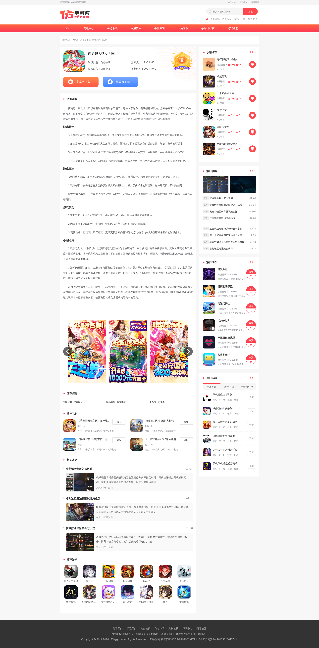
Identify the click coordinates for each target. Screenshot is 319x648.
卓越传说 (222, 76)
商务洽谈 (146, 628)
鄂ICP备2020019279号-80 (186, 639)
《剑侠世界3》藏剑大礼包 (159, 420)
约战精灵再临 (146, 601)
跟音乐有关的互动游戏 (225, 422)
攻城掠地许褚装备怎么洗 (80, 528)
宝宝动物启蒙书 (109, 601)
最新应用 (255, 2)
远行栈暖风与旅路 (227, 59)
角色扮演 (96, 39)
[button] (67, 351)
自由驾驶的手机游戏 (224, 435)
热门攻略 (232, 2)
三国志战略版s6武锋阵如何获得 (226, 228)
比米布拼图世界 (225, 93)
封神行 (146, 581)
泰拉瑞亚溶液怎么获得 (221, 248)
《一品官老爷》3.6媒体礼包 (160, 439)
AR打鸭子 (253, 19)
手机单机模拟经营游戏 (225, 463)
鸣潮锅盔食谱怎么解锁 (79, 468)
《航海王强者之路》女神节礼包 (93, 420)
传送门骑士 (224, 303)
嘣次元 (89, 581)
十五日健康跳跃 (226, 337)
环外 (165, 601)
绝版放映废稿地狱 (227, 143)
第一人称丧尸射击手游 (225, 449)
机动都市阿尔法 (90, 601)
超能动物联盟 (225, 286)
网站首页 (77, 39)
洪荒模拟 (71, 601)
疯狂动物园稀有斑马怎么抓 (223, 211)
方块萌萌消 (224, 354)
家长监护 (173, 628)
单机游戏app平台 (222, 394)
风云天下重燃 (71, 581)
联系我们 (132, 628)
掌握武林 (184, 581)
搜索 (250, 11)
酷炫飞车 (222, 110)
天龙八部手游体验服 (220, 19)
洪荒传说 (184, 601)
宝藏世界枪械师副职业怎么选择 (226, 204)
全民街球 (108, 581)
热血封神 (127, 581)
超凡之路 (127, 601)
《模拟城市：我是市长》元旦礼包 (93, 439)
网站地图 (201, 628)
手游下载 (87, 39)
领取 (119, 421)
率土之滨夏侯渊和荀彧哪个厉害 (226, 235)
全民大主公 (223, 127)
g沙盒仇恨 (223, 320)
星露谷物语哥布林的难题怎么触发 (227, 241)
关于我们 (118, 628)
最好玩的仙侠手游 (223, 408)
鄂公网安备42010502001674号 (220, 639)
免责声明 (159, 628)
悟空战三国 (239, 19)
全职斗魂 (165, 581)
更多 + (252, 52)
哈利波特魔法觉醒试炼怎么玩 (83, 498)
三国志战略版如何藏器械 (222, 218)
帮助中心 (187, 628)
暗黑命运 (223, 269)
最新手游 (243, 2)
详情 (251, 397)
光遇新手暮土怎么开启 (221, 198)
